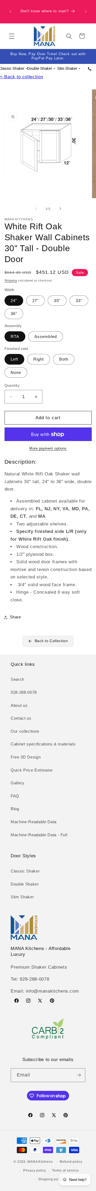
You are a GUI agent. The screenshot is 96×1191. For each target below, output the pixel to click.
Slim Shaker (22, 897)
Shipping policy (51, 1179)
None (16, 372)
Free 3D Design (26, 757)
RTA (15, 336)
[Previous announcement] (10, 12)
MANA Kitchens (40, 1162)
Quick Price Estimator (32, 770)
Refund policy (71, 1162)
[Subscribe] (78, 1075)
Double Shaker (25, 884)
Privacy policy (34, 1170)
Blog (15, 808)
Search (17, 679)
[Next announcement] (86, 12)
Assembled (45, 336)
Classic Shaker (25, 871)
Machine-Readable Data (34, 821)
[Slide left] (36, 209)
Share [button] (15, 617)
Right (38, 359)
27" (35, 300)
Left (14, 359)
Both (63, 359)
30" (57, 300)
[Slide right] (60, 209)
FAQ (15, 796)
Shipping (11, 280)
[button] (11, 36)
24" (14, 300)
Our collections (25, 731)
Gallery (18, 783)
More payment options (48, 448)
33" (79, 300)
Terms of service (65, 1170)
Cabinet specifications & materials (43, 744)
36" (14, 313)
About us (19, 705)
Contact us (21, 718)
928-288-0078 (24, 692)
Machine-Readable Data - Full (39, 835)
